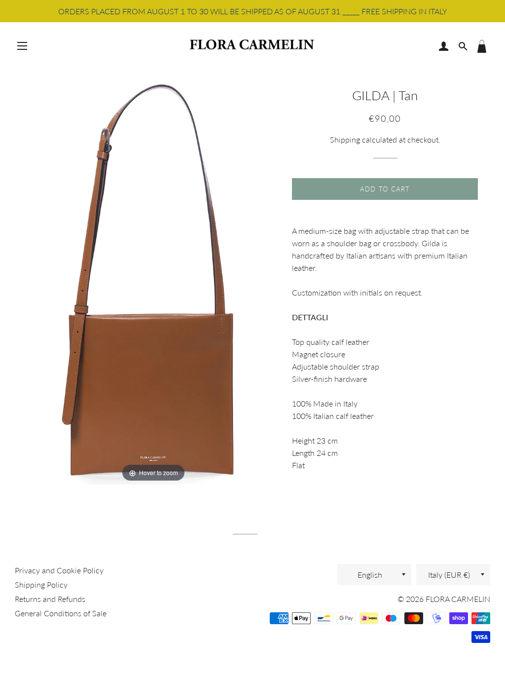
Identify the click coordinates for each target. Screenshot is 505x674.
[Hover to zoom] (153, 275)
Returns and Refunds (50, 598)
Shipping (345, 139)
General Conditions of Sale (61, 613)
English (370, 574)
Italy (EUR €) (449, 574)
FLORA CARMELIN (458, 598)
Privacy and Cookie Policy (59, 570)
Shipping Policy (41, 584)
